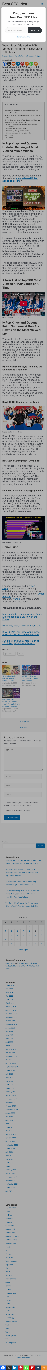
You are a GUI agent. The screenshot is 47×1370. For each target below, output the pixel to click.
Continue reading (23, 37)
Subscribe (35, 30)
